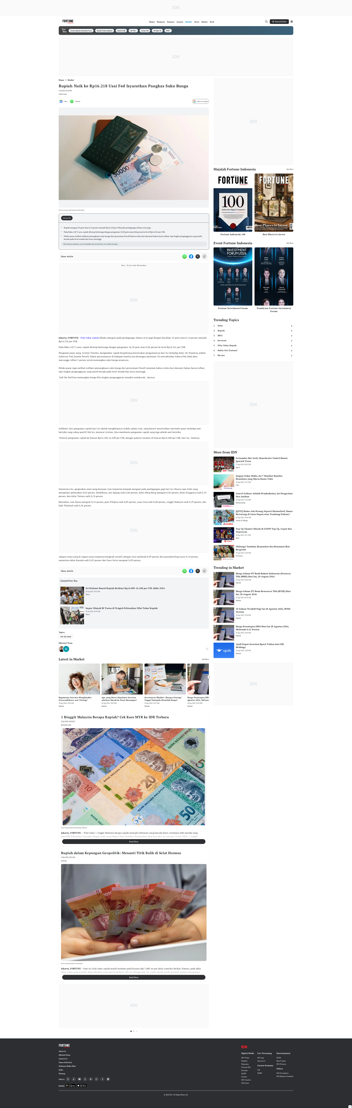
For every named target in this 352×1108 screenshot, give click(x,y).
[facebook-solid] (191, 256)
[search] (266, 21)
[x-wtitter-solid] (198, 256)
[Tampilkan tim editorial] (207, 649)
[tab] (67, 218)
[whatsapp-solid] (184, 256)
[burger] (291, 21)
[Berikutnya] (209, 677)
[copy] (204, 256)
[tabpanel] (134, 236)
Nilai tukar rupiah (89, 337)
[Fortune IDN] (68, 22)
